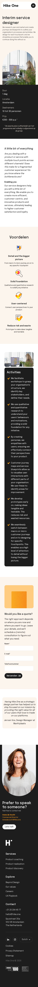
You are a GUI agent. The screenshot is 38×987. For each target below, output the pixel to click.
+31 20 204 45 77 (13, 910)
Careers (9, 891)
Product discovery (14, 868)
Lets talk (9, 827)
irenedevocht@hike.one (11, 820)
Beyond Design (13, 882)
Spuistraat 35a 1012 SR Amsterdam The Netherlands (15, 922)
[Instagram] (15, 939)
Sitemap (10, 956)
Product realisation (15, 864)
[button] (25, 939)
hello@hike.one (13, 914)
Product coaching (14, 859)
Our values (11, 887)
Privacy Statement (15, 951)
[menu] (33, 5)
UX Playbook (11, 896)
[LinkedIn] (8, 939)
